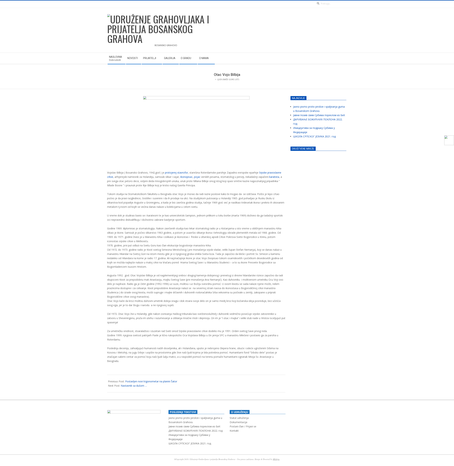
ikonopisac (186, 176)
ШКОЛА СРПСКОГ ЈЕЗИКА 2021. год (314, 136)
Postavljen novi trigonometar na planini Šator (151, 381)
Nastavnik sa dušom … (134, 385)
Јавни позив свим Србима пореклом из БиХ (319, 115)
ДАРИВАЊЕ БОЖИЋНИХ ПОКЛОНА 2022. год (195, 430)
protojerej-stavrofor (176, 172)
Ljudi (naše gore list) (228, 79)
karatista (274, 176)
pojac (197, 176)
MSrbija (276, 459)
